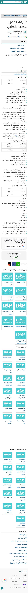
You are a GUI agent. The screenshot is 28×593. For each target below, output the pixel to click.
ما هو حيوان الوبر (22, 538)
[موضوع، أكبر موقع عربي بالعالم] (24, 2)
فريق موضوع (14, 581)
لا (11, 257)
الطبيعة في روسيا (22, 550)
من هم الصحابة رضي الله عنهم (19, 541)
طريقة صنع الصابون (22, 544)
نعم (16, 257)
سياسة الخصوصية (13, 578)
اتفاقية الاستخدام (23, 578)
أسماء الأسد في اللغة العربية (19, 560)
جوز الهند (15, 136)
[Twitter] (23, 571)
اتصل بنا (25, 575)
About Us (25, 581)
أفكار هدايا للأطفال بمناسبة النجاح (18, 553)
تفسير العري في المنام (21, 547)
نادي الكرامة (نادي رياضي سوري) (18, 563)
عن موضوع (14, 575)
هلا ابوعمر (10, 31)
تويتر (9, 264)
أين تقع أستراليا (23, 535)
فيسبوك (14, 264)
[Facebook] (26, 571)
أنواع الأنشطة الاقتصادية (20, 557)
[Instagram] (20, 571)
